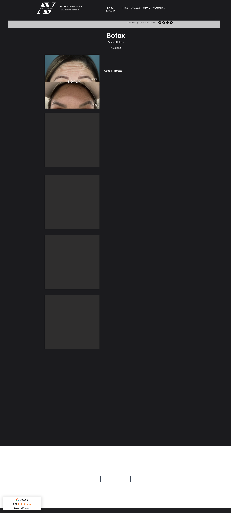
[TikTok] (171, 22)
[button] (72, 82)
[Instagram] (159, 22)
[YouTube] (167, 22)
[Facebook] (163, 22)
